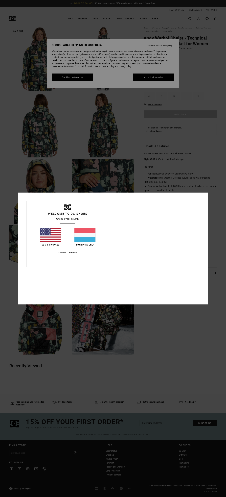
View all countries (67, 252)
